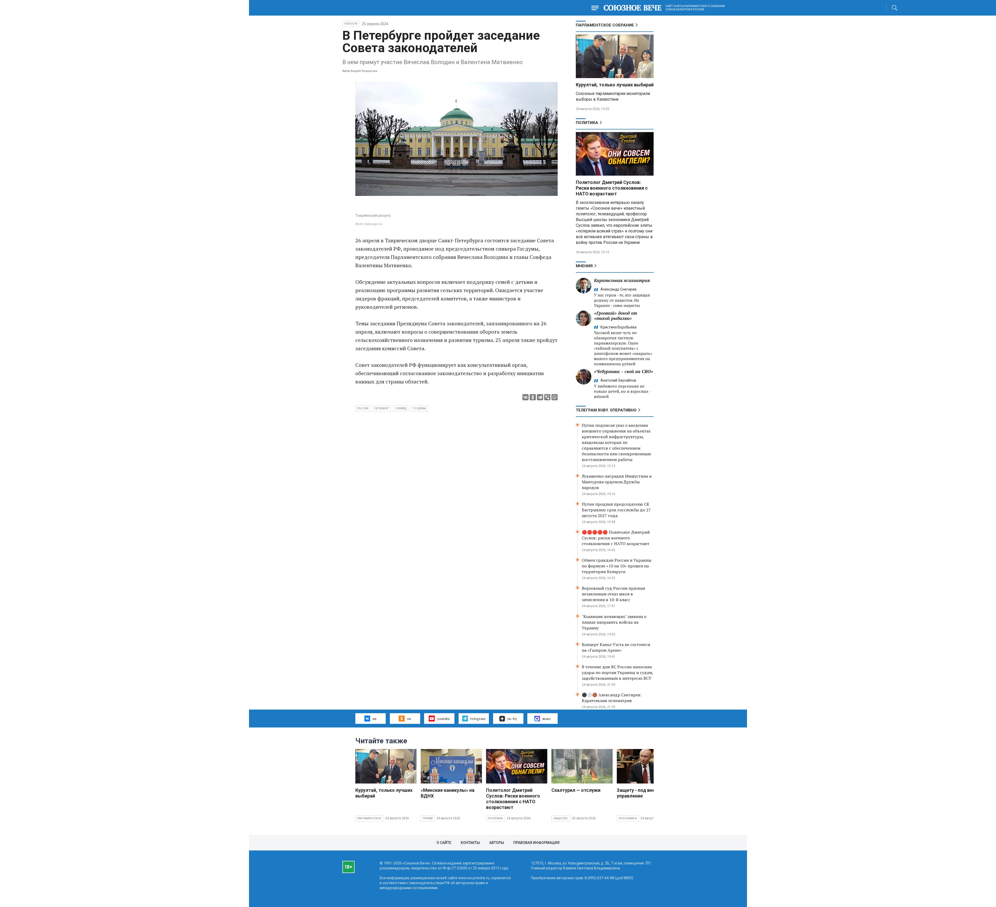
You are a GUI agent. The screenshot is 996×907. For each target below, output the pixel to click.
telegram (477, 718)
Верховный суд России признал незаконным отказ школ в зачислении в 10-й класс (613, 593)
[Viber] (547, 397)
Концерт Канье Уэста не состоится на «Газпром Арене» (616, 647)
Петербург (382, 408)
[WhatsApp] (554, 397)
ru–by (512, 718)
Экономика (628, 818)
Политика (587, 122)
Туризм (428, 818)
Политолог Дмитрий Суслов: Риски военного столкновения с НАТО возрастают (612, 188)
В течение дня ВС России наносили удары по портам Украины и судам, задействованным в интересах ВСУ (617, 672)
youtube (443, 718)
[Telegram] (540, 397)
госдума (419, 408)
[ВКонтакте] (525, 397)
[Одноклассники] (533, 397)
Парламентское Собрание (605, 25)
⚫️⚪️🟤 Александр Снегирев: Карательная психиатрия (611, 697)
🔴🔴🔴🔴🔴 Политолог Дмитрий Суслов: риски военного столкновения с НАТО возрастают (616, 537)
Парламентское (369, 818)
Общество (560, 818)
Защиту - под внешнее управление (642, 793)
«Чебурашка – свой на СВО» (623, 371)
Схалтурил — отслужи (575, 790)
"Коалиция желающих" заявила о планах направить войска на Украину (614, 622)
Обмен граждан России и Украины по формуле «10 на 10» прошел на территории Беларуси (616, 565)
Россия (362, 408)
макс (546, 718)
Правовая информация (536, 843)
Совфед (400, 408)
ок (409, 718)
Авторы (496, 843)
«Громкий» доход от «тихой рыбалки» (615, 315)
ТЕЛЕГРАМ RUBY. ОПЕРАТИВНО (606, 410)
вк (374, 718)
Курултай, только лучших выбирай (615, 84)
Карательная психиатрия (622, 280)
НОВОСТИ (350, 23)
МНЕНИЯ (584, 266)
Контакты (470, 843)
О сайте (444, 843)
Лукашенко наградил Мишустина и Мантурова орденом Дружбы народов (617, 481)
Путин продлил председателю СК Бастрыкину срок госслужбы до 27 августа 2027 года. (616, 509)
